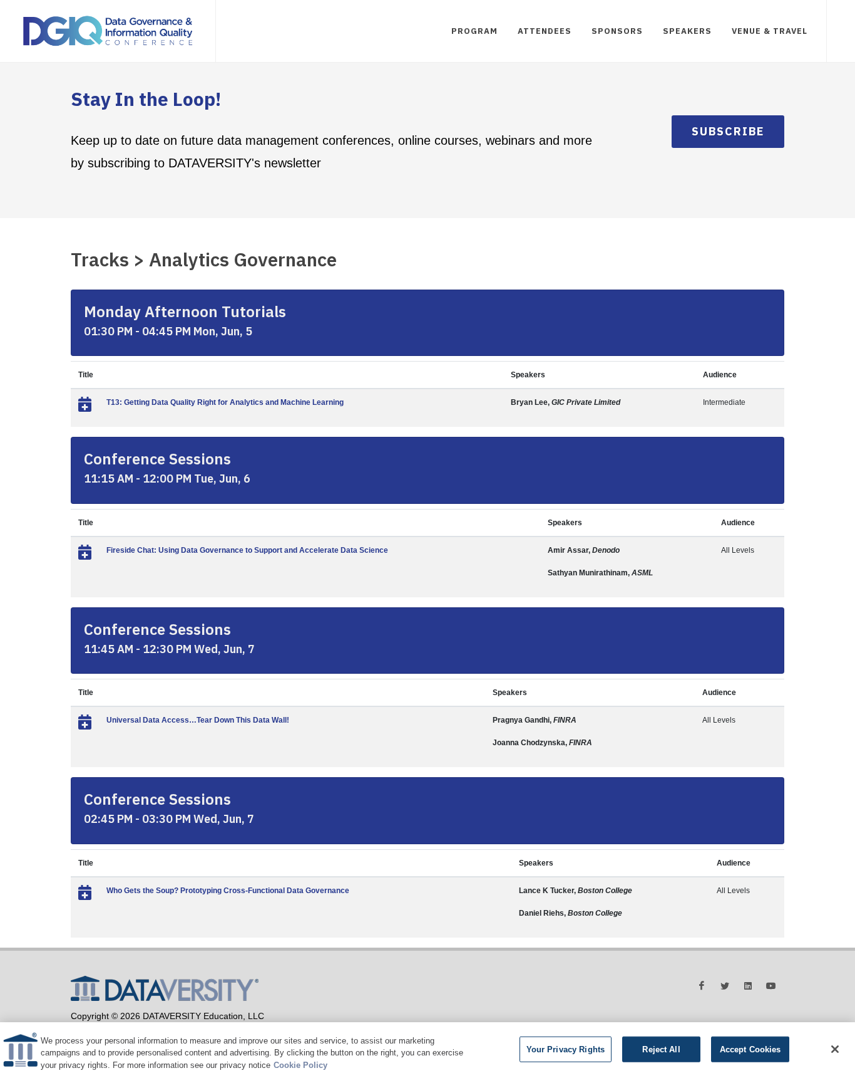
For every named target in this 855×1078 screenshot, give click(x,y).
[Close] (835, 1049)
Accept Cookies (750, 1049)
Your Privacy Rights (565, 1049)
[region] (427, 1050)
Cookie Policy (300, 1065)
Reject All (661, 1049)
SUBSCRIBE (728, 131)
